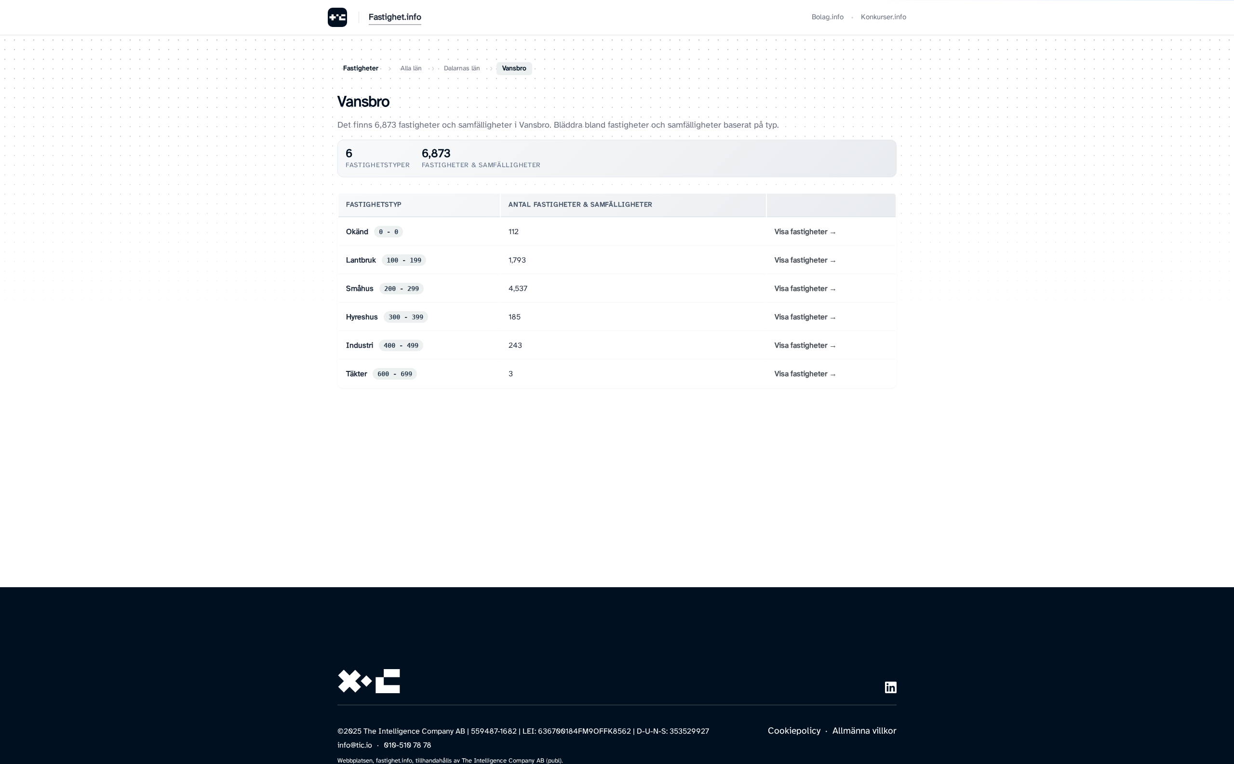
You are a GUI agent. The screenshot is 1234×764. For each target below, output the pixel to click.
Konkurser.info (883, 17)
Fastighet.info (395, 17)
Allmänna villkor (864, 731)
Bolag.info (828, 17)
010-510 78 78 (407, 745)
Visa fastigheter (801, 232)
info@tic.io (354, 745)
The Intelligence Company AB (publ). (512, 761)
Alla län (411, 68)
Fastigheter (360, 68)
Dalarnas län (462, 68)
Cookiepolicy (794, 731)
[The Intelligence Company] (337, 17)
